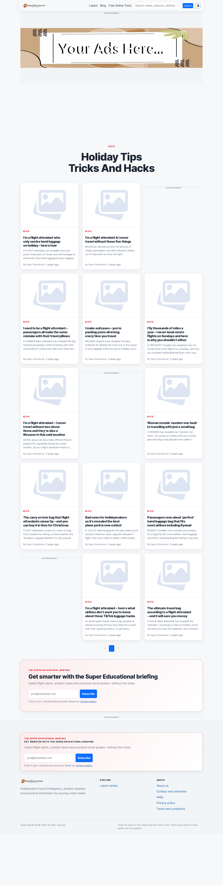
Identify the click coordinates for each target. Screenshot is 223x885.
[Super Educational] (35, 5)
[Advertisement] (111, 109)
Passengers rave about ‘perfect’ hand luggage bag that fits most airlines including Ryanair (170, 521)
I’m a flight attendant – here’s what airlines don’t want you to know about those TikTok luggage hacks (110, 612)
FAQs (160, 797)
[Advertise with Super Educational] (111, 47)
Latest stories (109, 785)
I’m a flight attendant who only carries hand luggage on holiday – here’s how (42, 241)
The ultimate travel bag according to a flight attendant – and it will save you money (169, 612)
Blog (103, 5)
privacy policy (88, 701)
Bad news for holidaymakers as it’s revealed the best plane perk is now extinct (106, 521)
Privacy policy (166, 803)
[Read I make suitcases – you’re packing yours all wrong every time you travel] (111, 295)
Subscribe (88, 693)
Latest (93, 5)
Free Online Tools (120, 5)
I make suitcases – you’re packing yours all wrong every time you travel (103, 332)
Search (188, 5)
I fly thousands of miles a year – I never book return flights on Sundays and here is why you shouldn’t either (167, 334)
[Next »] (118, 648)
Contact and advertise (171, 791)
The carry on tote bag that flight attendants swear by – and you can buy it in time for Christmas (46, 521)
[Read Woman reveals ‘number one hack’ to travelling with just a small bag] (173, 390)
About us (162, 785)
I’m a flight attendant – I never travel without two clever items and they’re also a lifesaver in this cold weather (44, 429)
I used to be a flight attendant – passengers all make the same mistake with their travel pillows (46, 332)
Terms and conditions (171, 808)
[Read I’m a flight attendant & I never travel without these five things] (111, 205)
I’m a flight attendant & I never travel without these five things (108, 239)
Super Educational (35, 264)
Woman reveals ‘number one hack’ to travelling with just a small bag (172, 425)
